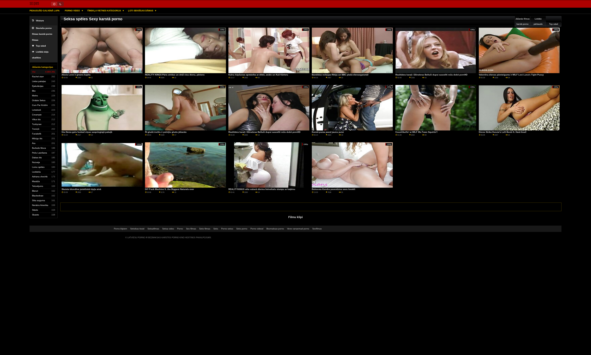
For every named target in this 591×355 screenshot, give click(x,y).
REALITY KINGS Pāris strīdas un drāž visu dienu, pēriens (175, 74)
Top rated (41, 46)
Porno (180, 228)
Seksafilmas (153, 228)
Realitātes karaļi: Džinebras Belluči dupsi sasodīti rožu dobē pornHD (431, 74)
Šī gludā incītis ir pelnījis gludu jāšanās (166, 132)
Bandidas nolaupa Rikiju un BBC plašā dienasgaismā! (340, 74)
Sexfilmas (317, 228)
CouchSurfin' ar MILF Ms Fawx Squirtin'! (416, 132)
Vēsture (40, 21)
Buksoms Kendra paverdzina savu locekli (333, 189)
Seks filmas (204, 228)
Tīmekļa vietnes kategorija (104, 10)
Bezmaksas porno (275, 228)
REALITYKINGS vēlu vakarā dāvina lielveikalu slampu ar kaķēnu (261, 189)
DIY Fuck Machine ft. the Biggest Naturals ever (169, 189)
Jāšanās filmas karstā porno (522, 21)
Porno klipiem (120, 228)
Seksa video (168, 228)
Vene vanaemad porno (298, 228)
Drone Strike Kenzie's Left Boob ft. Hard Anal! (503, 132)
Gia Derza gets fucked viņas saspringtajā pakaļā (87, 132)
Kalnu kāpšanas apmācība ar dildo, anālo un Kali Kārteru (258, 74)
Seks (215, 228)
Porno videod (256, 228)
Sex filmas (191, 228)
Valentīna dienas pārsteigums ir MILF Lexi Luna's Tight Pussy (511, 74)
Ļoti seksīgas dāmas (141, 10)
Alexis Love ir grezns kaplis (76, 74)
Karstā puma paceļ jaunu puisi (328, 132)
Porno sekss (227, 228)
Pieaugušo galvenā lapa (45, 10)
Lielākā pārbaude (538, 21)
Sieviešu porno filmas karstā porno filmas (42, 34)
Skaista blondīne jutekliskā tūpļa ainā (81, 189)
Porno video (72, 10)
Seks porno (241, 228)
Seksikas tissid (137, 228)
